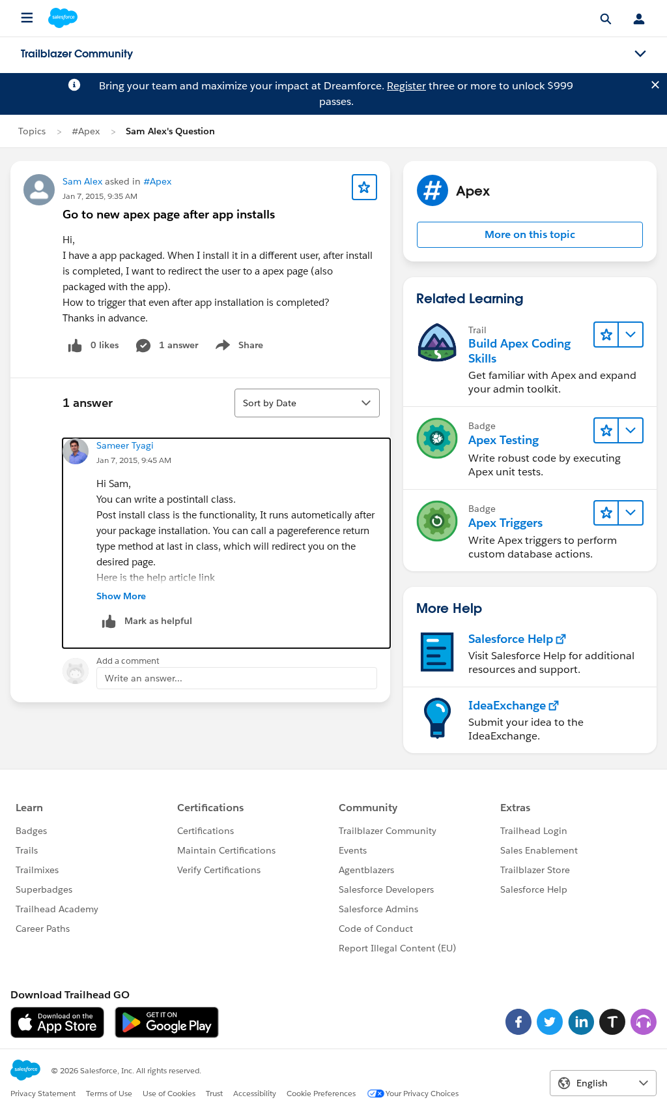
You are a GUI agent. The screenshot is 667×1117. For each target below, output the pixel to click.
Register (406, 86)
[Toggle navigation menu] (640, 54)
